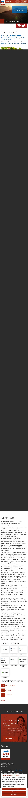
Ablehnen (14, 791)
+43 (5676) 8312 (7, 39)
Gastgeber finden (15, 21)
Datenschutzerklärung (8, 786)
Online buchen (19, 9)
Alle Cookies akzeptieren (14, 789)
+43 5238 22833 (17, 770)
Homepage (8, 695)
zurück (3, 700)
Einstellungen (14, 794)
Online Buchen (10, 685)
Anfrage (8, 690)
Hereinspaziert (10, 738)
